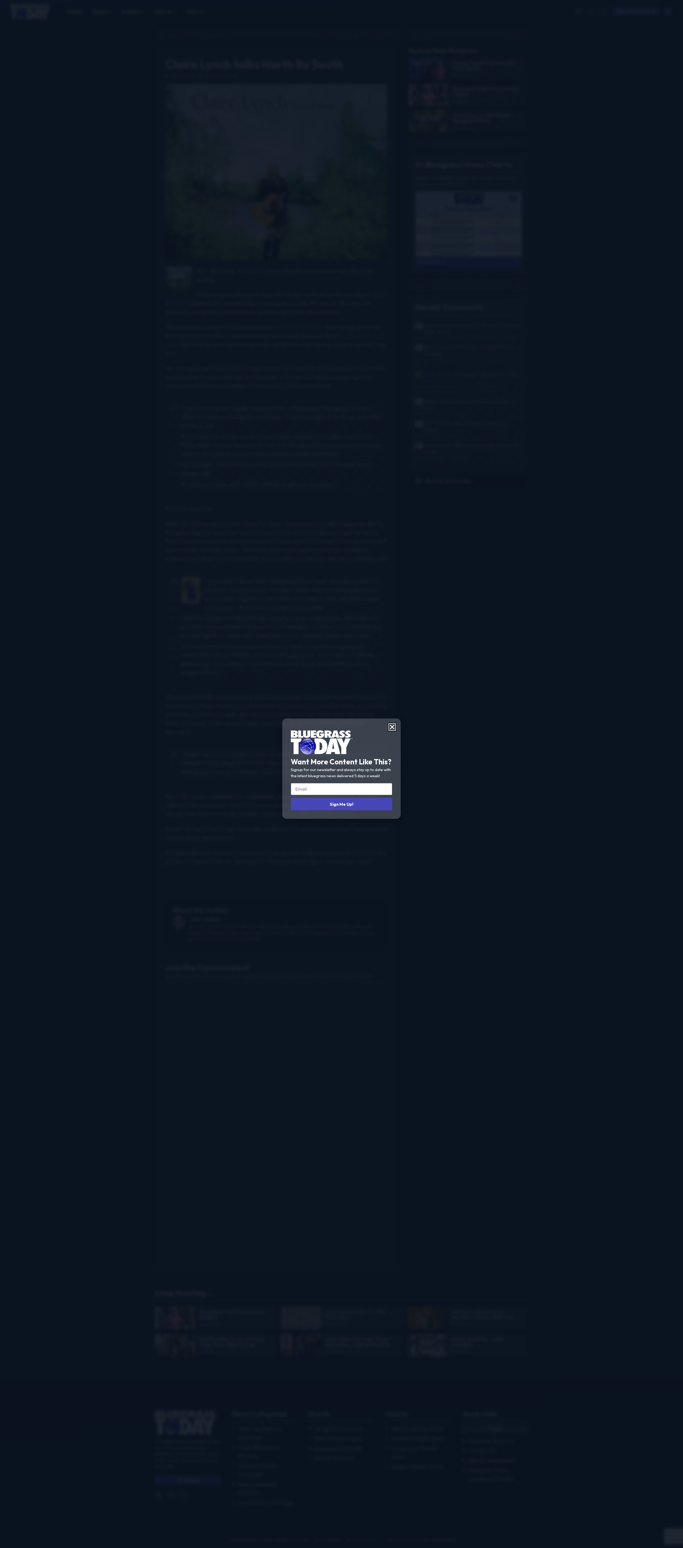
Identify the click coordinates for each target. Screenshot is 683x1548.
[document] (341, 774)
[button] (392, 727)
